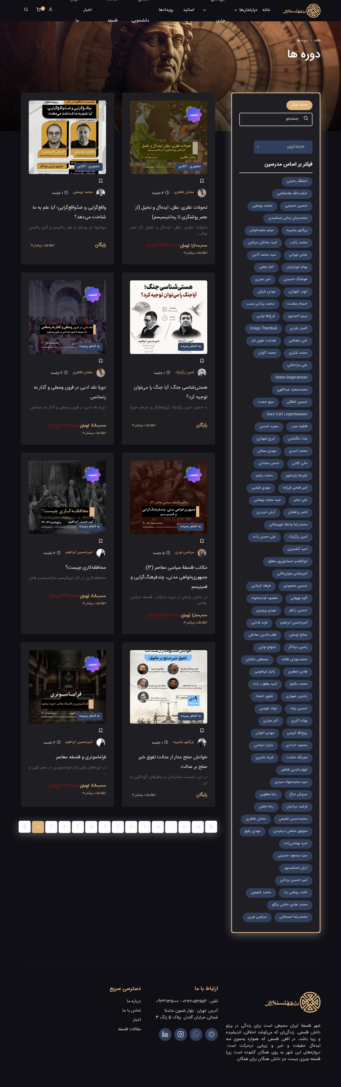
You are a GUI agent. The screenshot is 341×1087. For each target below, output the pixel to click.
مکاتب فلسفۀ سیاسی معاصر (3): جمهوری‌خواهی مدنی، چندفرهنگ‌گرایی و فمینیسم (169, 578)
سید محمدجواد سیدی (291, 783)
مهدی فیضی (260, 488)
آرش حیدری (266, 513)
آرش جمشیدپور (295, 868)
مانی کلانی (299, 464)
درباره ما (74, 10)
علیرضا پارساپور (296, 476)
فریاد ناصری (264, 758)
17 (198, 828)
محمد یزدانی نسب (260, 304)
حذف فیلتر (299, 105)
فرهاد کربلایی (261, 586)
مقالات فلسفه (112, 10)
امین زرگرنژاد (184, 373)
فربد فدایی (259, 623)
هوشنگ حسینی (295, 280)
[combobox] (283, 147)
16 (184, 828)
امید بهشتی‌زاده (295, 844)
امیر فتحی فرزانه (295, 488)
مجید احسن (268, 427)
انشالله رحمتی (297, 182)
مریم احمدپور (297, 317)
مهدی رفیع (253, 832)
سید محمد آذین (264, 255)
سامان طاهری (184, 193)
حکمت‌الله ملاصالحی (292, 194)
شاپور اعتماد (264, 697)
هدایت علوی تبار (263, 341)
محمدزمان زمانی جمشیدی (287, 219)
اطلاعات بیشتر (196, 253)
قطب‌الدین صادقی (262, 635)
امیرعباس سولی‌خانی (292, 574)
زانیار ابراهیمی (264, 672)
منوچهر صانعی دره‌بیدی (290, 832)
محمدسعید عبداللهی (292, 390)
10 (158, 828)
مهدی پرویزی (266, 611)
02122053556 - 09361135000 (181, 1002)
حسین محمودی (295, 586)
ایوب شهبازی (298, 292)
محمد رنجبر (264, 476)
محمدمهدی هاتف (294, 660)
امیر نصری (263, 280)
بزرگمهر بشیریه (183, 743)
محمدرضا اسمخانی (293, 917)
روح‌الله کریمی (297, 733)
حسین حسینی (296, 206)
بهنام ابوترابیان (296, 268)
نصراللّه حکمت (296, 758)
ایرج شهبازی (266, 439)
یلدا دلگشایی (297, 439)
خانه (266, 10)
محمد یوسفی (83, 193)
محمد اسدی (298, 451)
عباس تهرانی (298, 255)
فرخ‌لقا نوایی (266, 317)
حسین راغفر (298, 611)
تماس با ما (131, 1011)
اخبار (88, 10)
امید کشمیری (297, 550)
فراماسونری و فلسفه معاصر (81, 758)
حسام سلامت (297, 304)
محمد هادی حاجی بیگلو (289, 905)
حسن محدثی (268, 464)
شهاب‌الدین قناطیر (294, 770)
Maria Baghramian (291, 378)
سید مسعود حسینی (292, 856)
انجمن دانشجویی (140, 10)
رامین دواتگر (298, 648)
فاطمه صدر (299, 427)
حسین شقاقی (297, 402)
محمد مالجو (298, 684)
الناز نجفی (266, 268)
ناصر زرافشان (297, 513)
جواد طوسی (268, 709)
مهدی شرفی (267, 292)
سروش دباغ (298, 795)
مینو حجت (266, 402)
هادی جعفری (297, 672)
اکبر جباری (270, 721)
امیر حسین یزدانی (293, 881)
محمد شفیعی (261, 893)
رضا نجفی (266, 807)
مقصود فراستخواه (264, 599)
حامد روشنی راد (295, 893)
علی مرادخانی (297, 366)
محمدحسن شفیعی (293, 819)
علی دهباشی (298, 341)
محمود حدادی (296, 746)
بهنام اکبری (299, 721)
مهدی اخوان (265, 733)
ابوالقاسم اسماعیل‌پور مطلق (287, 562)
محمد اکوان (267, 353)
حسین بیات (298, 709)
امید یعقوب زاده (265, 684)
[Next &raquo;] (211, 827)
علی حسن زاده (264, 537)
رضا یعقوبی (268, 795)
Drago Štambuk (263, 329)
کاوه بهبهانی (298, 599)
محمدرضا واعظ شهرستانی (288, 525)
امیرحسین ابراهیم (79, 553)
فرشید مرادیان (296, 807)
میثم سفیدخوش (262, 231)
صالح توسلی (298, 635)
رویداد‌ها (166, 10)
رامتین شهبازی (296, 697)
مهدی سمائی (266, 451)
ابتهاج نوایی (267, 648)
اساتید (188, 10)
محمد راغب (298, 243)
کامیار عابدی (298, 329)
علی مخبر (300, 501)
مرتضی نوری (184, 553)
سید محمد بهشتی (267, 501)
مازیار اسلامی (263, 746)
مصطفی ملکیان (257, 660)
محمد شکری (298, 353)
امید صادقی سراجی (262, 243)
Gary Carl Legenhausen (287, 415)
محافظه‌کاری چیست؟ (86, 568)
